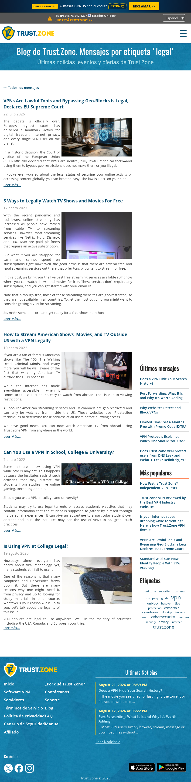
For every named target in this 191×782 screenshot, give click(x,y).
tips (177, 603)
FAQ (49, 716)
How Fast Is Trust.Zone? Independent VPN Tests (159, 485)
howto (144, 617)
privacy (164, 622)
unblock (152, 603)
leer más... (12, 185)
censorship (171, 608)
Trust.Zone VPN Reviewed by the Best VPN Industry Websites (163, 502)
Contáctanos (57, 692)
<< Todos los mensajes (21, 87)
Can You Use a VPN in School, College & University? (58, 452)
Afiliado (11, 732)
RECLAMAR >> (144, 6)
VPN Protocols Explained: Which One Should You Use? (162, 438)
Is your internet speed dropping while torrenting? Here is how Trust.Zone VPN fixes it (162, 523)
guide (164, 598)
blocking (166, 612)
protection (154, 608)
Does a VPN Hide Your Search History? (130, 690)
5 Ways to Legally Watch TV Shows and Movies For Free (63, 201)
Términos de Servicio (23, 708)
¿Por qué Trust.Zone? (65, 684)
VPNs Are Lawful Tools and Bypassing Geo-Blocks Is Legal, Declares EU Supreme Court (66, 104)
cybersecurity (163, 616)
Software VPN (17, 692)
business (179, 591)
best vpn (166, 603)
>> (73, 20)
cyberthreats (150, 612)
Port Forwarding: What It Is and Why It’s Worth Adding (161, 395)
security (164, 591)
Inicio (9, 684)
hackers (180, 612)
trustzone (149, 591)
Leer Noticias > (108, 741)
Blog (49, 708)
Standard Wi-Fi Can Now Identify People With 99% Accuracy (160, 563)
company (152, 598)
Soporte (52, 699)
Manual (52, 723)
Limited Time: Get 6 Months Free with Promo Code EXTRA (163, 424)
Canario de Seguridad (24, 723)
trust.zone (163, 627)
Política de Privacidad (24, 716)
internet (176, 622)
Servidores (14, 699)
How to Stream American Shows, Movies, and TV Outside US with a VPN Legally (65, 337)
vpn (176, 597)
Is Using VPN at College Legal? (35, 546)
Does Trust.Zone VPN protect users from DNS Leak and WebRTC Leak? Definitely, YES (163, 455)
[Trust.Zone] (28, 33)
